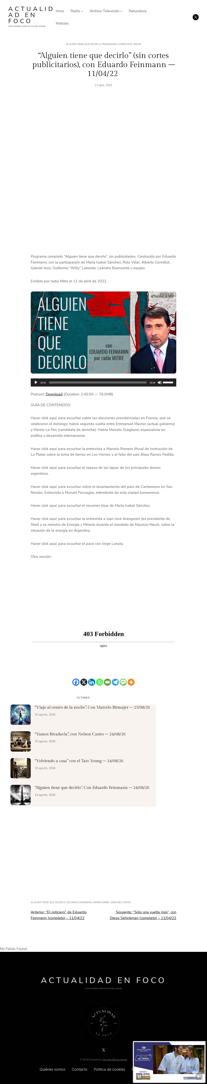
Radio (137, 44)
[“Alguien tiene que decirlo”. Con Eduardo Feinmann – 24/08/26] (21, 796)
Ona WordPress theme (114, 1059)
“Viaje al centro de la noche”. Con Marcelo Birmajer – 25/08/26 (92, 707)
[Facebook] (75, 682)
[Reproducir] (36, 382)
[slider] (168, 382)
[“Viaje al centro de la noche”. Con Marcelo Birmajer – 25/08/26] (21, 715)
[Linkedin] (91, 682)
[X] (83, 682)
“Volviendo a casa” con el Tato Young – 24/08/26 (79, 760)
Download (54, 394)
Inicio (60, 11)
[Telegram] (115, 682)
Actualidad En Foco (31, 15)
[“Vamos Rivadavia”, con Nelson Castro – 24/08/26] (21, 742)
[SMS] (123, 682)
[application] (103, 382)
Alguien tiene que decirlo (83, 44)
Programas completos (117, 44)
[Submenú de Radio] (82, 11)
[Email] (107, 682)
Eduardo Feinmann (79, 902)
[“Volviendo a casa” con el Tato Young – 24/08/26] (21, 769)
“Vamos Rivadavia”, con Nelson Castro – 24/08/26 (80, 734)
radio (127, 902)
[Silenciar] (160, 382)
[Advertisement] (103, 138)
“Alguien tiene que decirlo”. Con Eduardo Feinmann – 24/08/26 (92, 787)
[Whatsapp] (99, 682)
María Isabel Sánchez (107, 902)
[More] (131, 682)
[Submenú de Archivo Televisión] (121, 11)
